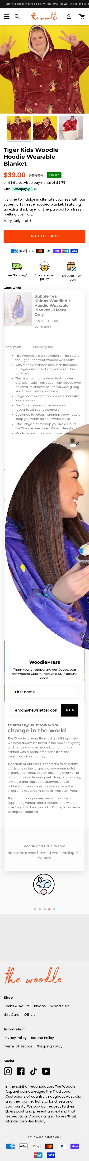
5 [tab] (54, 909)
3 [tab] (44, 909)
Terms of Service (18, 1046)
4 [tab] (49, 909)
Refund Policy (42, 1037)
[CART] (81, 16)
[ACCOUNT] (68, 16)
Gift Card (11, 1014)
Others (30, 1014)
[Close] (77, 443)
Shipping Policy (49, 1046)
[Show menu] (7, 16)
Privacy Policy (15, 1037)
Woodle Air (59, 1006)
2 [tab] (39, 909)
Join (70, 710)
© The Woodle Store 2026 (44, 1137)
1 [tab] (35, 909)
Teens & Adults (17, 1006)
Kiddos (40, 1006)
